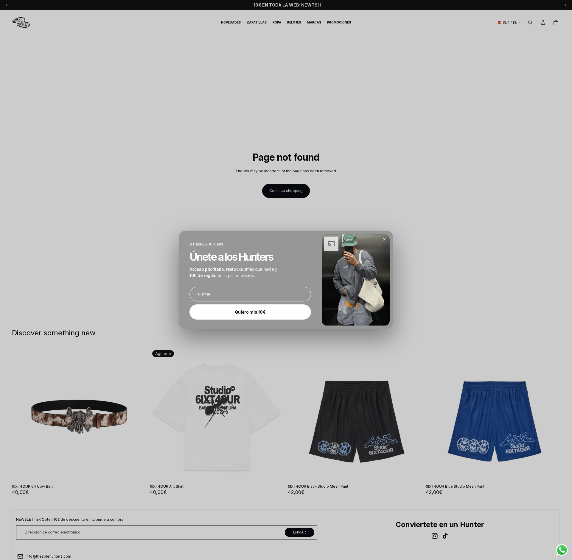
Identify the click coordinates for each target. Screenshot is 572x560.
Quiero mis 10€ (250, 312)
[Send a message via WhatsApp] (562, 550)
